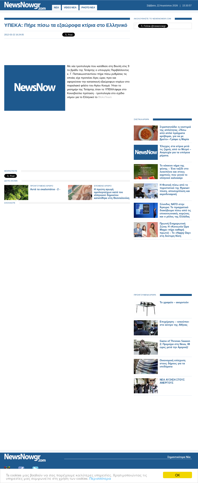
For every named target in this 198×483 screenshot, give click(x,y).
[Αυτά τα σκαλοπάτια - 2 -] (16, 199)
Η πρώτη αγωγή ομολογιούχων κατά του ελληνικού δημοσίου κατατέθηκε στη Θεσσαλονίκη (111, 193)
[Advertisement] (67, 51)
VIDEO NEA (70, 7)
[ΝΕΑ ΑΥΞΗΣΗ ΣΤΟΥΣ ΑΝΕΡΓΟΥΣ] (146, 392)
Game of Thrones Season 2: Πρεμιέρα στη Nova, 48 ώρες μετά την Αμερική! (175, 344)
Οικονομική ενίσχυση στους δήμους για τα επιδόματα (172, 363)
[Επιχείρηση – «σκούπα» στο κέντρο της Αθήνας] (146, 334)
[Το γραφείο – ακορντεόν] (146, 315)
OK (177, 475)
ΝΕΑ (56, 7)
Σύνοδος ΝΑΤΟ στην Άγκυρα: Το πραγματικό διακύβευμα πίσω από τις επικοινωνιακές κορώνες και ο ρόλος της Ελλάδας (175, 210)
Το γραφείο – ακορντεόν (174, 302)
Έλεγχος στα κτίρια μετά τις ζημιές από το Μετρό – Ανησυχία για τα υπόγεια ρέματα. (175, 151)
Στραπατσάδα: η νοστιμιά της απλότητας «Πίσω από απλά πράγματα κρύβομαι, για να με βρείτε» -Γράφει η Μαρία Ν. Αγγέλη (175, 134)
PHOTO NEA (88, 7)
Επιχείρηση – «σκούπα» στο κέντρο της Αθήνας (174, 323)
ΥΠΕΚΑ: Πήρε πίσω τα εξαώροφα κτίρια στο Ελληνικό (65, 25)
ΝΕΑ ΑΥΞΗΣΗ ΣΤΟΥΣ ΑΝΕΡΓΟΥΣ (172, 381)
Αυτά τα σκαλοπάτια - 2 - (45, 189)
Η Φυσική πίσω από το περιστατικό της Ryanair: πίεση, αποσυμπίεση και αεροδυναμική (175, 189)
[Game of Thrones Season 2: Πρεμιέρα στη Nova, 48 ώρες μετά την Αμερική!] (146, 353)
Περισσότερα (100, 478)
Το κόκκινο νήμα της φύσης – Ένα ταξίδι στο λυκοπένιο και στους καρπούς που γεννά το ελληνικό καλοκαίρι (174, 171)
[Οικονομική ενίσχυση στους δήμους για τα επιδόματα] (146, 373)
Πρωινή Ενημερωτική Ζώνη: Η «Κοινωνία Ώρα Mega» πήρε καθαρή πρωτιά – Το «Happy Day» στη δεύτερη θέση (175, 229)
